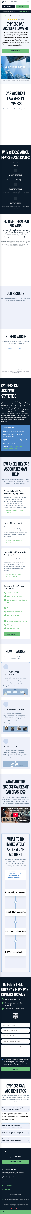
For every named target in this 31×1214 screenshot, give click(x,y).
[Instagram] (3, 1177)
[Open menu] (28, 2)
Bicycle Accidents (13, 615)
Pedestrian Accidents (14, 611)
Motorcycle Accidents (14, 596)
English (19, 1208)
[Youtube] (13, 1177)
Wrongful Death (12, 625)
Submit (15, 1069)
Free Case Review (15, 1161)
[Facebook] (6, 1177)
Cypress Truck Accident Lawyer (14, 541)
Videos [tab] (10, 348)
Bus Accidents (12, 608)
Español (13, 1208)
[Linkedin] (9, 1177)
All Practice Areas (13, 628)
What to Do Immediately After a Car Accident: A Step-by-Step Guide (14, 875)
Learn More (11, 634)
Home (7, 15)
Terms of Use (6, 1204)
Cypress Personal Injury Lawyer (14, 511)
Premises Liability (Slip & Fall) (17, 621)
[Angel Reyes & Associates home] (9, 2)
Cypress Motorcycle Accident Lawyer (13, 575)
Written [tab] (20, 348)
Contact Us (23, 6)
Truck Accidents (13, 593)
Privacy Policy (13, 1204)
